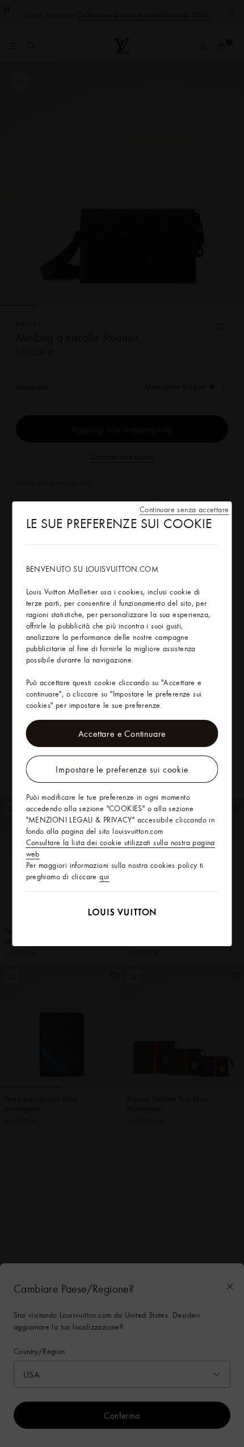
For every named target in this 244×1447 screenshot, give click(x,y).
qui (104, 876)
